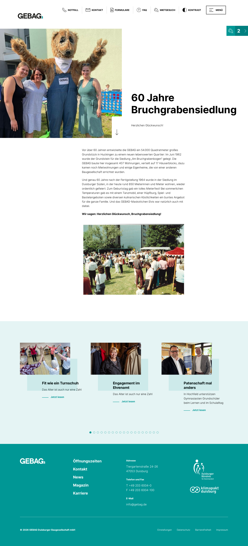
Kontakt (80, 469)
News (78, 477)
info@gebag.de (136, 504)
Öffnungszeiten (87, 461)
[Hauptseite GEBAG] (30, 15)
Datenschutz (183, 529)
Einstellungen (164, 529)
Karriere (80, 493)
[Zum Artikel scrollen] (117, 127)
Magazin (81, 485)
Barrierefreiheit (203, 529)
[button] (216, 10)
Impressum (222, 529)
